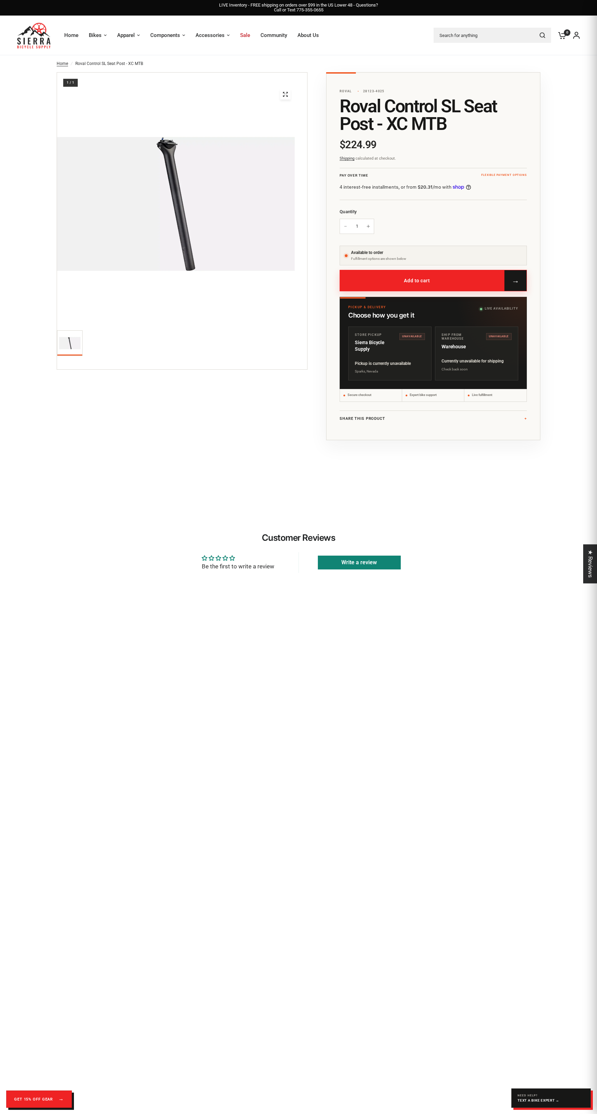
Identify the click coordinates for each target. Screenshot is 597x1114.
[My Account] (575, 35)
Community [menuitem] (273, 35)
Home (62, 63)
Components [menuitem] (165, 35)
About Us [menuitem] (308, 35)
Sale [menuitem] (245, 35)
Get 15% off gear (34, 1099)
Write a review (359, 562)
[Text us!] (551, 1098)
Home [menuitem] (71, 35)
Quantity (348, 211)
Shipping (347, 158)
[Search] (542, 35)
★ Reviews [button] (590, 564)
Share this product (362, 418)
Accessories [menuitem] (210, 35)
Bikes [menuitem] (95, 35)
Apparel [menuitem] (126, 35)
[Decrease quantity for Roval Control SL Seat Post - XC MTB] (345, 226)
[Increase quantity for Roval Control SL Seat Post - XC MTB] (368, 226)
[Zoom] (285, 94)
